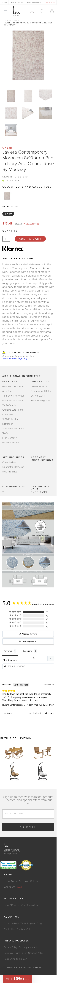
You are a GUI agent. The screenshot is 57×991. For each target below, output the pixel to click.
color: (27, 186)
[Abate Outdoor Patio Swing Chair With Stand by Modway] (14, 771)
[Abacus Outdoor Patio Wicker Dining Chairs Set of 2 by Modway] (42, 752)
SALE (19, 887)
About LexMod (11, 923)
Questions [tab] (27, 650)
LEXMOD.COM (10, 21)
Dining (14, 881)
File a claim (32, 905)
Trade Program (27, 923)
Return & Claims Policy (15, 953)
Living (7, 881)
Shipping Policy (35, 953)
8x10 (8, 213)
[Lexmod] (16, 11)
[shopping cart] (50, 11)
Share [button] (9, 713)
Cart (23, 905)
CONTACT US (49, 2)
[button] (47, 713)
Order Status (16, 2)
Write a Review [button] (29, 633)
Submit (28, 827)
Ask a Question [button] (29, 641)
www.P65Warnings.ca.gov (16, 358)
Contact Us (9, 929)
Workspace (9, 887)
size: (10, 206)
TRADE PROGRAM (33, 2)
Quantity (10, 231)
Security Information (29, 947)
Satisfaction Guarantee (15, 959)
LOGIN (4, 2)
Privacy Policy (10, 947)
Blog (39, 923)
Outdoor (34, 881)
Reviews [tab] (8, 650)
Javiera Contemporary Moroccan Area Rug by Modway (28, 704)
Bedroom (24, 881)
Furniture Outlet (25, 929)
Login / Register (12, 905)
